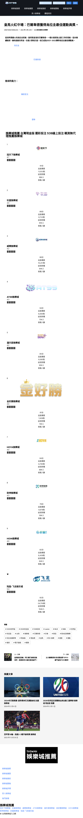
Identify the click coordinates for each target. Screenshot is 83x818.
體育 (27, 642)
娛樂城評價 (67, 8)
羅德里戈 (24, 94)
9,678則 (41, 510)
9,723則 (41, 217)
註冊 (75, 3)
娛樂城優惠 (28, 8)
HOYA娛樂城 (13, 447)
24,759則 (41, 603)
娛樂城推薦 (15, 8)
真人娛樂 (50, 638)
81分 (41, 412)
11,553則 (41, 171)
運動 (68, 638)
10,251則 (41, 263)
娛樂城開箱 (54, 8)
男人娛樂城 (36, 13)
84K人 (41, 561)
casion (46, 629)
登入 (68, 3)
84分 (41, 458)
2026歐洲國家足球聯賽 (41, 30)
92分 (41, 598)
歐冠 (54, 633)
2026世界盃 (10, 629)
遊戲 (60, 638)
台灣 (17, 633)
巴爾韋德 (37, 59)
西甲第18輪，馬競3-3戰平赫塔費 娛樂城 (20, 734)
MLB (55, 629)
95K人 (41, 223)
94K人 (41, 269)
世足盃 (8, 633)
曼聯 (33, 119)
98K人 (41, 177)
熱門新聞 (5, 798)
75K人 (41, 319)
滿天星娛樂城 (13, 342)
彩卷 (46, 633)
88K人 (41, 470)
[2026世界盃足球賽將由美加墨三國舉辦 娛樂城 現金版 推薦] (61, 687)
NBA (63, 629)
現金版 (23, 638)
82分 (41, 550)
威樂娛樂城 (12, 246)
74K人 (41, 424)
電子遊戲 (17, 642)
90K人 (41, 365)
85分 (41, 354)
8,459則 (41, 555)
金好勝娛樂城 (13, 401)
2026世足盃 (24, 629)
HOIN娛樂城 (13, 538)
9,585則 (41, 359)
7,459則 (41, 418)
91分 (41, 166)
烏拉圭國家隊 (10, 638)
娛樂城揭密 (41, 8)
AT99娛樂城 (13, 297)
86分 (41, 257)
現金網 (32, 638)
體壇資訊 (48, 13)
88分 (41, 211)
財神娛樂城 (12, 493)
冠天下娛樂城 (13, 154)
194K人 (41, 609)
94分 (41, 308)
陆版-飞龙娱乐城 (15, 586)
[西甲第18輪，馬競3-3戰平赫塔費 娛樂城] (22, 721)
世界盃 (73, 629)
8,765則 (41, 464)
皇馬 (41, 638)
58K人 (41, 515)
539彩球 (36, 629)
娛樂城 (26, 633)
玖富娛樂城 (12, 200)
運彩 (7, 642)
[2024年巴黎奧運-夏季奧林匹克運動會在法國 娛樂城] (22, 687)
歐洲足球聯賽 (65, 633)
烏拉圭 (16, 45)
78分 (41, 504)
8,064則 (41, 314)
